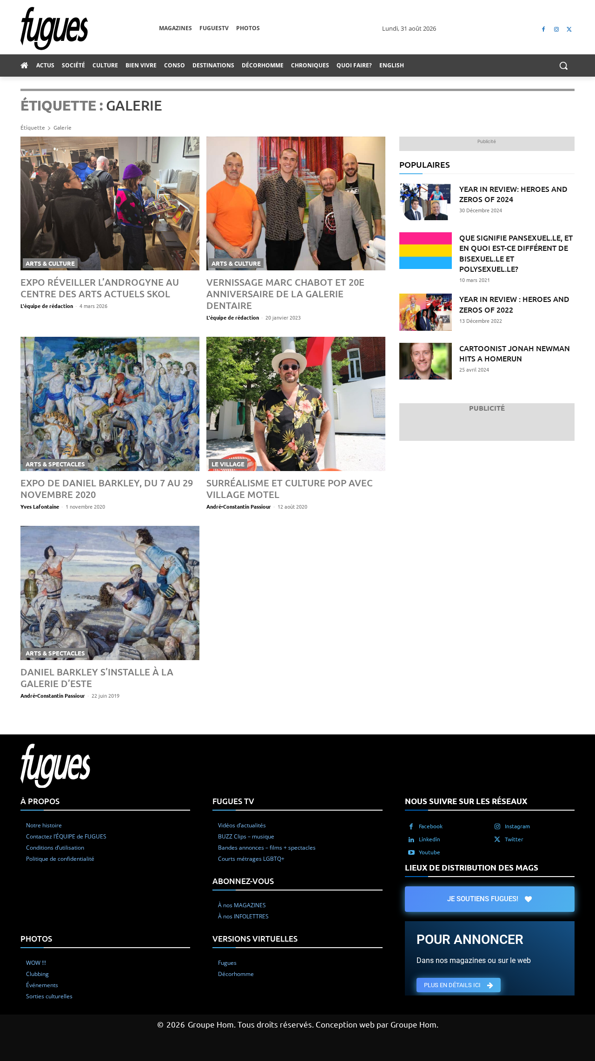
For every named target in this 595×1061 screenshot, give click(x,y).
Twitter (514, 839)
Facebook (431, 826)
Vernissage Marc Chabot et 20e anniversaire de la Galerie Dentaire (285, 293)
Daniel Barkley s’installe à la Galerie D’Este (96, 677)
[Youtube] (411, 852)
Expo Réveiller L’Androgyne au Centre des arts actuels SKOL (99, 288)
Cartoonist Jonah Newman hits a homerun (514, 353)
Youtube (429, 852)
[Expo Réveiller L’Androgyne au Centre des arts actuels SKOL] (109, 204)
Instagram (517, 826)
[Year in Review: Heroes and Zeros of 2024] (425, 201)
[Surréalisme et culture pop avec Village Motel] (295, 404)
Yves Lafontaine (39, 506)
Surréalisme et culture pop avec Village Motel (289, 488)
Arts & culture (50, 263)
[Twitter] (569, 28)
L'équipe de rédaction (46, 305)
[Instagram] (556, 28)
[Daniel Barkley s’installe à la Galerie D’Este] (109, 593)
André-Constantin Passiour (238, 506)
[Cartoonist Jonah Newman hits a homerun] (425, 361)
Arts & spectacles (55, 464)
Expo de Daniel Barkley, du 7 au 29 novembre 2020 (106, 488)
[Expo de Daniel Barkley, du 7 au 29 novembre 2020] (109, 404)
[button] (563, 65)
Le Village (228, 464)
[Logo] (89, 28)
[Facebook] (543, 28)
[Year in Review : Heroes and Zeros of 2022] (425, 312)
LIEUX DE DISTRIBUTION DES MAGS (471, 867)
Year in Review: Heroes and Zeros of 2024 (513, 193)
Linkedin (429, 839)
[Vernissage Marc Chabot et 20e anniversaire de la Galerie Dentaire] (295, 204)
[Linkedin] (411, 839)
